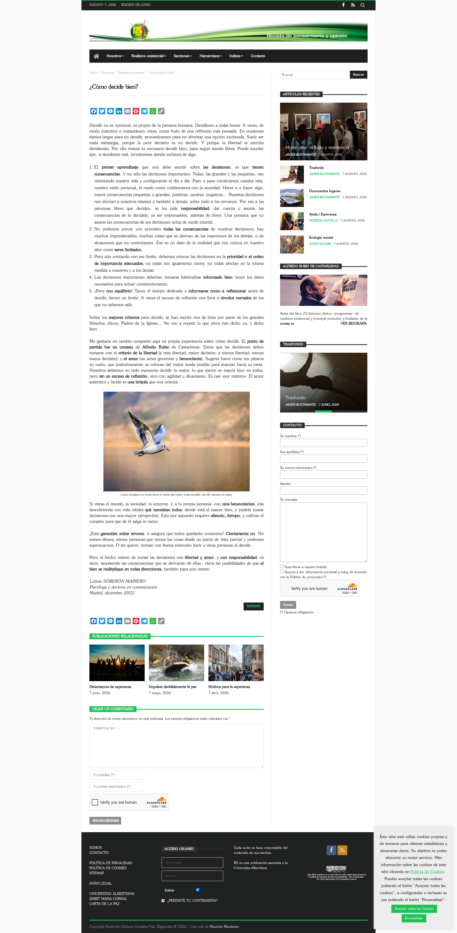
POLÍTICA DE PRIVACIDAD (110, 863)
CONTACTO (98, 853)
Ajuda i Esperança (323, 214)
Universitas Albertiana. (251, 868)
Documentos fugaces (324, 191)
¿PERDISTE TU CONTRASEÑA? (192, 901)
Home (93, 72)
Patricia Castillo (324, 220)
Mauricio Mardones (224, 927)
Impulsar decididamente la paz (172, 687)
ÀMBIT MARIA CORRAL (108, 899)
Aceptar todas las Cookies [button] (414, 909)
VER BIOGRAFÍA (354, 323)
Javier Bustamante (300, 154)
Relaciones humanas (131, 72)
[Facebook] (343, 5)
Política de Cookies (427, 872)
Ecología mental (321, 237)
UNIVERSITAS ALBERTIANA (111, 894)
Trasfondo (316, 168)
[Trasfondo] (323, 381)
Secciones (108, 72)
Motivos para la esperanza (229, 687)
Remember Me (211, 890)
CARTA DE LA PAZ (104, 904)
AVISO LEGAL (100, 883)
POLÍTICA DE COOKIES (108, 868)
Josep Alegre (320, 243)
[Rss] (353, 5)
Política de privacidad (306, 577)
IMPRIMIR (254, 606)
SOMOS (95, 848)
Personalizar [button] (414, 918)
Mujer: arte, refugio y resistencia (317, 147)
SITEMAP (96, 873)
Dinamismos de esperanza (110, 687)
